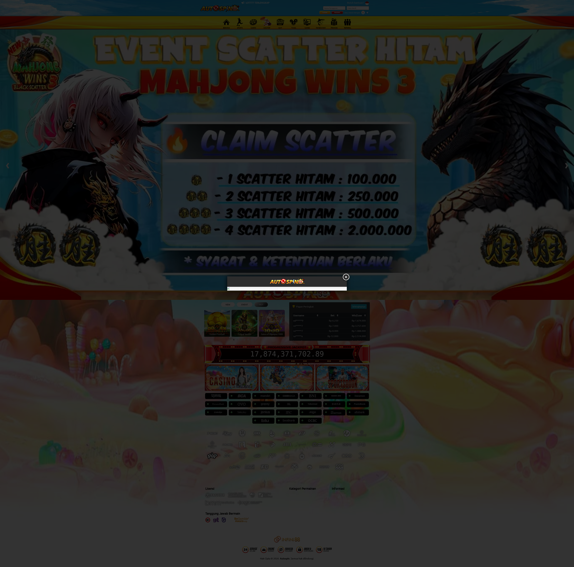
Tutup (346, 277)
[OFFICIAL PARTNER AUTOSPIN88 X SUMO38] (287, 289)
